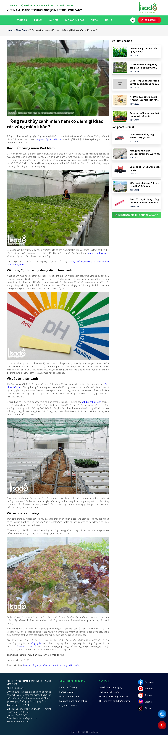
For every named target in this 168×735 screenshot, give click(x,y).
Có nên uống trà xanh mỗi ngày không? (143, 50)
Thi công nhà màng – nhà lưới (113, 696)
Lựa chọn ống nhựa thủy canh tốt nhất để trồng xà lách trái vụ (51, 665)
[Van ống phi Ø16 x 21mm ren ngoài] (120, 170)
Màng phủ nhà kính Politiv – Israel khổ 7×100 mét (144, 185)
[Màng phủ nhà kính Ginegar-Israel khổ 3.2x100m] (120, 153)
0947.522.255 (150, 20)
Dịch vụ (38, 20)
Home (10, 30)
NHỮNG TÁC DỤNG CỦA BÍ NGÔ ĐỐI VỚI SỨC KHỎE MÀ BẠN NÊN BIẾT (144, 99)
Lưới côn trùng (66, 692)
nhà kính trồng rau (23, 646)
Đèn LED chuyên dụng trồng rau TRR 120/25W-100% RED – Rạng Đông (145, 201)
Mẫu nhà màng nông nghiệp (73, 700)
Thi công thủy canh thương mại (114, 700)
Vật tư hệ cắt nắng (68, 687)
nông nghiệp (36, 643)
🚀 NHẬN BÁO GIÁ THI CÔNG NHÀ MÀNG (136, 214)
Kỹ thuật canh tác (74, 20)
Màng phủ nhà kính (69, 696)
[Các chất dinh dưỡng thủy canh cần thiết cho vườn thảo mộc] (120, 67)
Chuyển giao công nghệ (110, 687)
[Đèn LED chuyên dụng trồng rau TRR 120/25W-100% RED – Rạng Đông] (120, 202)
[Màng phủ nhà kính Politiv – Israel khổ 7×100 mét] (120, 186)
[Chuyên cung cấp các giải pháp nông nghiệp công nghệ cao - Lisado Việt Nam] (148, 13)
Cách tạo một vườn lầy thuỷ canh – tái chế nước (144, 115)
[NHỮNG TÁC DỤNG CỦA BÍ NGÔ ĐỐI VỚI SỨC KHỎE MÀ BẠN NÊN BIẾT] (120, 100)
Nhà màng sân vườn (109, 692)
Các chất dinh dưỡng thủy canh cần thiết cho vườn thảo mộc (143, 66)
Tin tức (94, 20)
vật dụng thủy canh (91, 401)
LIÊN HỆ (108, 20)
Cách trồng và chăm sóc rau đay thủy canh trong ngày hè (144, 82)
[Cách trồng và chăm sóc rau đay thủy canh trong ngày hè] (120, 84)
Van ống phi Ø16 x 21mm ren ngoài (145, 168)
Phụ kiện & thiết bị (68, 705)
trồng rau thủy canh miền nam (49, 139)
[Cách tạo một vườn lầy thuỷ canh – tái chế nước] (120, 116)
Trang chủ (22, 20)
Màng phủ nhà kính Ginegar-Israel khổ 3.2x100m (145, 152)
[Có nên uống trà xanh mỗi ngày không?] (120, 51)
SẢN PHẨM (53, 20)
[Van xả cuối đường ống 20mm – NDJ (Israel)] (120, 137)
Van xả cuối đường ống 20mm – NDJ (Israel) (142, 136)
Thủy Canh (21, 30)
